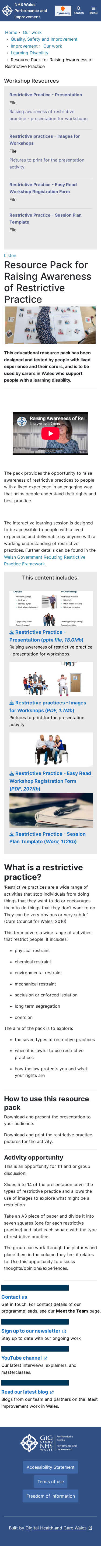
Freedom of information (50, 1496)
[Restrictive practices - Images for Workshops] (50, 697)
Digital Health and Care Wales (56, 1527)
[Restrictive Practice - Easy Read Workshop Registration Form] (50, 762)
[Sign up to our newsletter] (50, 1332)
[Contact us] (50, 1302)
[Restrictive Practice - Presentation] (50, 626)
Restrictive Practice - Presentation (45, 94)
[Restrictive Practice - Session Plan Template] (50, 819)
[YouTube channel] (50, 1363)
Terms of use (50, 1481)
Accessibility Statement (51, 1467)
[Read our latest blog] (50, 1397)
